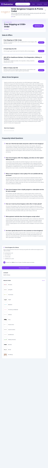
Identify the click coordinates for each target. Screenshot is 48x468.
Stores (45, 4)
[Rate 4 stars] (11, 131)
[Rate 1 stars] (5, 131)
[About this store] (45, 10)
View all (43, 280)
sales (13, 16)
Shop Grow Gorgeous (24, 267)
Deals (33, 4)
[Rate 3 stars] (9, 131)
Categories (39, 4)
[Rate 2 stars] (7, 131)
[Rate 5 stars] (13, 131)
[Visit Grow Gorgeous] (5, 12)
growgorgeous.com (9, 253)
